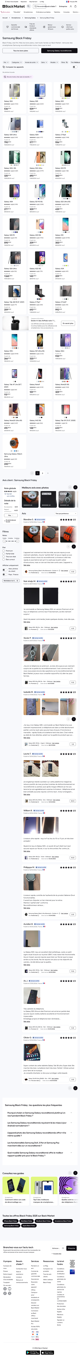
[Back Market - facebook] (5, 1293)
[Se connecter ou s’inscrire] (71, 6)
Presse (5, 1271)
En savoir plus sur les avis (11, 520)
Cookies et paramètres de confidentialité (62, 1298)
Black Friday (47, 1282)
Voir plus (27, 565)
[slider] (4, 541)
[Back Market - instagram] (5, 1288)
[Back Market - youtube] (9, 1288)
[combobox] (6, 62)
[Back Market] (13, 6)
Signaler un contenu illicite (60, 1322)
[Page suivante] (48, 473)
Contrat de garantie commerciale (35, 1273)
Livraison (19, 1277)
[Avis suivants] (75, 1088)
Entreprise (63, 6)
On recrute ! (7, 1285)
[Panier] (75, 6)
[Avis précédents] (70, 1088)
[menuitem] (28, 12)
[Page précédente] (32, 473)
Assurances (35, 1279)
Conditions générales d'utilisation (61, 1271)
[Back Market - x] (9, 1293)
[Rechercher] (28, 6)
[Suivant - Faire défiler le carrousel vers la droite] (75, 487)
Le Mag (45, 1266)
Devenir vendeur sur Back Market (35, 1305)
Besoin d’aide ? (50, 6)
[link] (68, 323)
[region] (50, 500)
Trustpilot (6, 1282)
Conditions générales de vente (61, 1279)
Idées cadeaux (48, 1279)
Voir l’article (64, 570)
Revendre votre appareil (34, 1284)
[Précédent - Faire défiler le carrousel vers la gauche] (70, 487)
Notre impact (7, 1274)
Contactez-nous (21, 1269)
